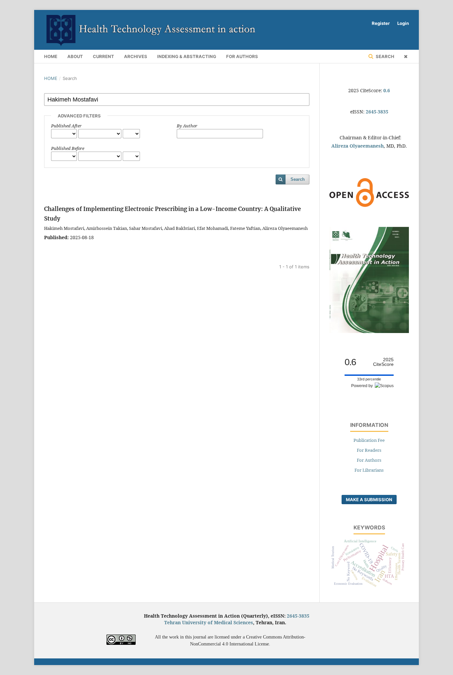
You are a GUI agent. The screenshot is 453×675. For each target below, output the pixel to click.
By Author (187, 126)
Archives (135, 56)
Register (381, 23)
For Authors (242, 56)
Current (103, 56)
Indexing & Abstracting (186, 56)
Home (50, 56)
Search (384, 56)
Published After (66, 126)
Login (403, 23)
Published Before (67, 148)
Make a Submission (369, 499)
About (75, 56)
